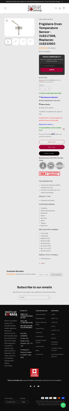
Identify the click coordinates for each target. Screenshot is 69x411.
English (23, 402)
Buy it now (51, 147)
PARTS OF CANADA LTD (45, 401)
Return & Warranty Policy (41, 323)
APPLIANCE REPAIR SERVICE (57, 355)
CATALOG (54, 322)
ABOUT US (54, 318)
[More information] (64, 129)
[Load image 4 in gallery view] (30, 41)
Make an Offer (49, 153)
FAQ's (53, 334)
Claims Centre (40, 346)
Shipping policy (40, 318)
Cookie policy (40, 336)
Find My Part (39, 354)
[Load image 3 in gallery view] (23, 41)
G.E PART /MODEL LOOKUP (56, 349)
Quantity (41, 85)
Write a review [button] (44, 274)
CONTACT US (55, 330)
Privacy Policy (40, 328)
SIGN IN (53, 338)
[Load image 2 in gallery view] (15, 41)
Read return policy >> (46, 124)
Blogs (37, 350)
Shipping (41, 80)
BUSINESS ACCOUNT (54, 343)
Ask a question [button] (56, 274)
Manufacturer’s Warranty (49, 97)
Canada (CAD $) (10, 402)
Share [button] (43, 263)
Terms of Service (41, 314)
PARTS (53, 326)
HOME (53, 314)
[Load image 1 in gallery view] (8, 41)
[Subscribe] (48, 297)
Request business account (41, 341)
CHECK (51, 70)
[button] (5, 8)
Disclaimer (39, 332)
